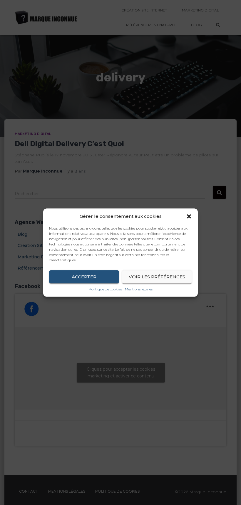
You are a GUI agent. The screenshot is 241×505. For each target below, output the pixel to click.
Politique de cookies (105, 289)
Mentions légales (139, 289)
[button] (189, 216)
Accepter (84, 277)
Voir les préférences (157, 277)
